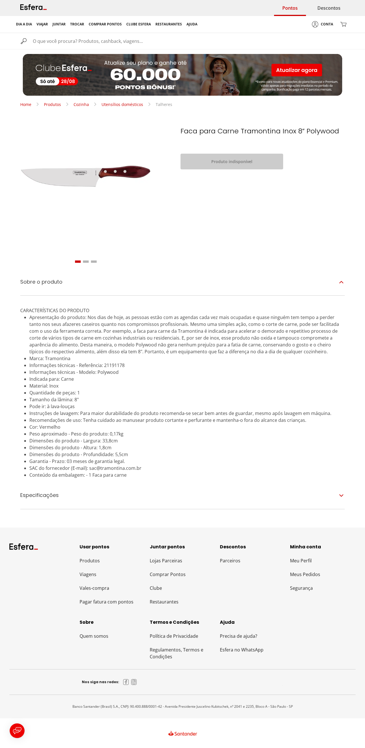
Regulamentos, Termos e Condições (176, 653)
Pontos (290, 8)
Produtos (52, 104)
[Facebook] (126, 682)
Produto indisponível (231, 161)
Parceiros (230, 561)
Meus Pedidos (305, 574)
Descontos (328, 8)
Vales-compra (94, 588)
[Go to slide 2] (86, 261)
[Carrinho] (343, 24)
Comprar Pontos (168, 574)
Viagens (88, 574)
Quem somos (94, 636)
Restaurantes (164, 602)
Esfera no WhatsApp (241, 650)
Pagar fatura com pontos (106, 602)
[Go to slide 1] (78, 261)
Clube (156, 588)
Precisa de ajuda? (238, 636)
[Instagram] (134, 682)
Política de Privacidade (174, 636)
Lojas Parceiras (166, 561)
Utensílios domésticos (122, 104)
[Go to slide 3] (94, 261)
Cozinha (81, 104)
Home (25, 104)
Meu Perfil (301, 561)
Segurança (301, 588)
